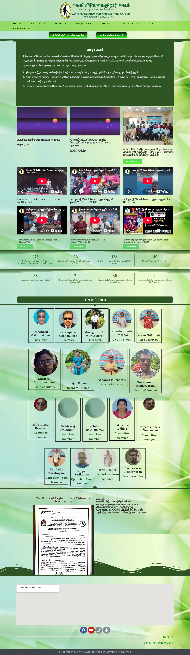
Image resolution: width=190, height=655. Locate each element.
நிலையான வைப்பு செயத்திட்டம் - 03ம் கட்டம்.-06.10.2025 (88, 240)
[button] (68, 35)
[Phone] (98, 630)
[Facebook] (83, 630)
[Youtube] (91, 630)
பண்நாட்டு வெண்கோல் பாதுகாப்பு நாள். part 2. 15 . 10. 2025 (92, 201)
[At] (106, 630)
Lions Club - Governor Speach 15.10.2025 (39, 201)
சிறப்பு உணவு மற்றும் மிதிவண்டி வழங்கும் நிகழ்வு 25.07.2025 (39, 240)
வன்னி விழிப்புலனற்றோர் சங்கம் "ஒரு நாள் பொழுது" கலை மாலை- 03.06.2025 (146, 240)
